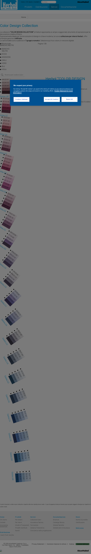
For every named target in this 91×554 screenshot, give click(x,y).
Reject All (69, 99)
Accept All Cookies (51, 99)
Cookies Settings (21, 99)
